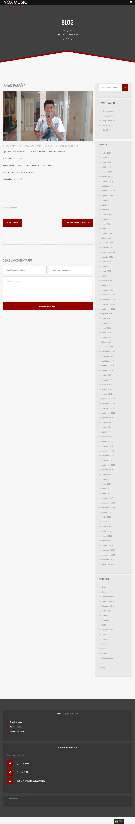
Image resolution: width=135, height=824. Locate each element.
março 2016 (107, 536)
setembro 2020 (108, 309)
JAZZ (104, 625)
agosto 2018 (107, 418)
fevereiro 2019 (108, 399)
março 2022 (107, 233)
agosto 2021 (107, 257)
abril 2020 (106, 332)
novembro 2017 (108, 455)
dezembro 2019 (108, 351)
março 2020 (107, 337)
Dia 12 (105, 130)
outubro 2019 (108, 361)
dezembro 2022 (108, 209)
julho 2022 (106, 214)
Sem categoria (108, 658)
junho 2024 (107, 157)
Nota (104, 648)
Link (104, 634)
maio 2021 (106, 271)
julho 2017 (106, 474)
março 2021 (107, 280)
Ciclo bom (13, 222)
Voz (50, 146)
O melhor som (108, 111)
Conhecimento (108, 596)
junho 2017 (107, 479)
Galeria (105, 615)
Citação (105, 592)
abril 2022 (106, 228)
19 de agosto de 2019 (32, 146)
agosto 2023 (107, 195)
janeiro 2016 (107, 545)
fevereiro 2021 (108, 285)
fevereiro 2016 (108, 540)
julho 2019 (106, 375)
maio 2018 (106, 427)
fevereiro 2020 (108, 342)
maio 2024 (106, 162)
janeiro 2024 (107, 181)
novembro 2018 (108, 403)
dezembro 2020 (108, 295)
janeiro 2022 (107, 243)
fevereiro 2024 (108, 176)
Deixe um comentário (69, 146)
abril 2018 (106, 432)
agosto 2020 (107, 313)
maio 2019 (106, 384)
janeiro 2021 (107, 290)
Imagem (105, 620)
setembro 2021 (108, 252)
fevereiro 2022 (108, 238)
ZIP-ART (22, 798)
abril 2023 (106, 205)
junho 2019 (107, 380)
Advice (105, 587)
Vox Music (10, 146)
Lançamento (107, 630)
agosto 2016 (107, 512)
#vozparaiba (11, 207)
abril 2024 (106, 167)
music (104, 639)
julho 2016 (106, 517)
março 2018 (107, 436)
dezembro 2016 (108, 503)
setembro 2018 (108, 413)
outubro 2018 (108, 408)
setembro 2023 (108, 191)
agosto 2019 (107, 370)
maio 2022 (106, 224)
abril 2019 (106, 389)
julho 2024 (106, 153)
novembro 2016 (108, 507)
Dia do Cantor (108, 601)
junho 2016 (107, 522)
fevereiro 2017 (108, 493)
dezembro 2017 (108, 451)
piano (104, 653)
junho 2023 (107, 200)
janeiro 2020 (107, 347)
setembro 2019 (108, 366)
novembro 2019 (108, 356)
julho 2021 (106, 261)
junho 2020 (107, 323)
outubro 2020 (108, 304)
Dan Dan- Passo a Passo (76, 222)
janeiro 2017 (107, 498)
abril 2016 (106, 531)
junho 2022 (107, 219)
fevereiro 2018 (108, 441)
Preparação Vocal (110, 120)
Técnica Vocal (108, 116)
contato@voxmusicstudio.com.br (31, 780)
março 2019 (107, 394)
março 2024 (107, 172)
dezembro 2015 (108, 550)
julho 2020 (106, 318)
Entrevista (106, 611)
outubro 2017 (108, 460)
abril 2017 (106, 488)
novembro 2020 (108, 299)
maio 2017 (106, 484)
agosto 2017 (107, 470)
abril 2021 (106, 276)
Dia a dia (106, 125)
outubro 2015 (108, 559)
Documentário (108, 606)
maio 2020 (106, 328)
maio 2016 (106, 526)
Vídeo (104, 663)
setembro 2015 (108, 564)
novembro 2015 (108, 555)
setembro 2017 (108, 465)
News (104, 644)
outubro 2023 (108, 186)
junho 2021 (107, 266)
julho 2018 (106, 422)
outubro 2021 (108, 247)
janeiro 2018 (107, 446)
